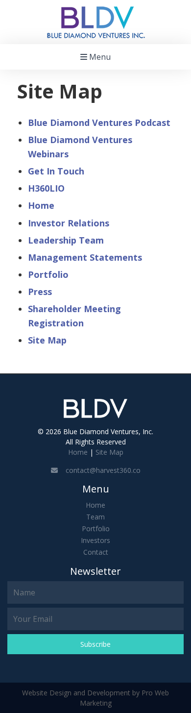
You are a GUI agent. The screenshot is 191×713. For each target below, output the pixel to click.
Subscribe (95, 644)
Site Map (47, 340)
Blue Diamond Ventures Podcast (99, 122)
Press (40, 291)
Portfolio (48, 274)
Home (41, 205)
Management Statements (85, 257)
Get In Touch (56, 171)
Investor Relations (68, 223)
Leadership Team (66, 240)
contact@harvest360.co (99, 470)
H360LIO (46, 188)
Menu (99, 56)
